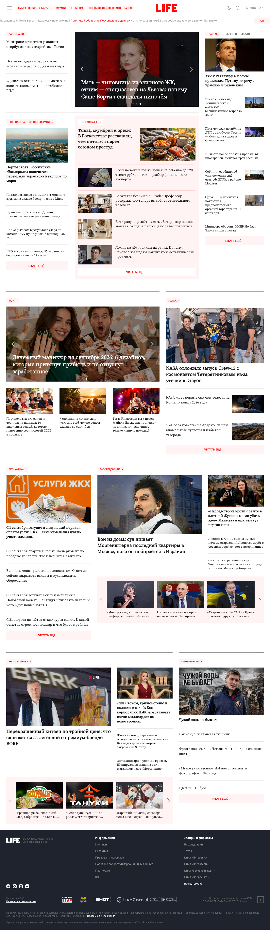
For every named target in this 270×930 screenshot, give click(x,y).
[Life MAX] (15, 886)
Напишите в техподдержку (21, 901)
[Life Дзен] (8, 886)
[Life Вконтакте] (27, 886)
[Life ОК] (21, 886)
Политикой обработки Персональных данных (100, 20)
